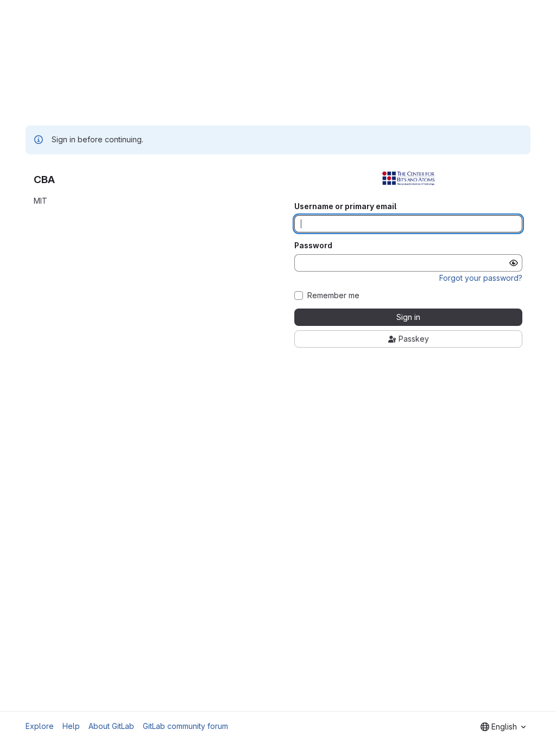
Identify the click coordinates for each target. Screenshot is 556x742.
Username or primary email (345, 206)
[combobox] (503, 726)
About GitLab (111, 726)
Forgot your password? (480, 277)
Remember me (333, 295)
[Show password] (513, 263)
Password (313, 245)
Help (71, 726)
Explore (40, 726)
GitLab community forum (185, 726)
